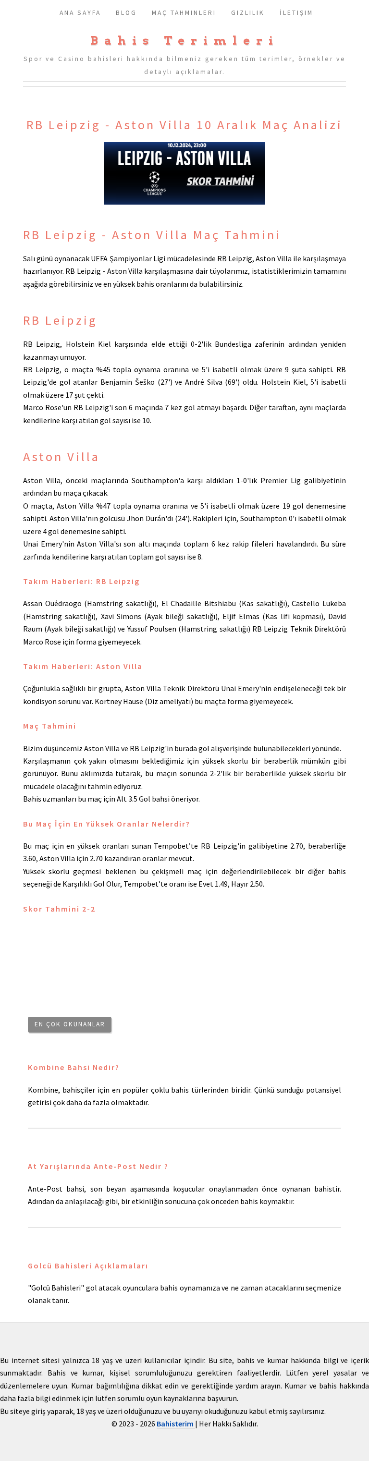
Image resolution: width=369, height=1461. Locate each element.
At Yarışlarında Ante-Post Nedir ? (98, 1166)
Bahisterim (176, 1423)
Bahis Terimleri (184, 41)
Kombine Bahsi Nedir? (74, 1067)
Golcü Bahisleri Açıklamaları (88, 1265)
